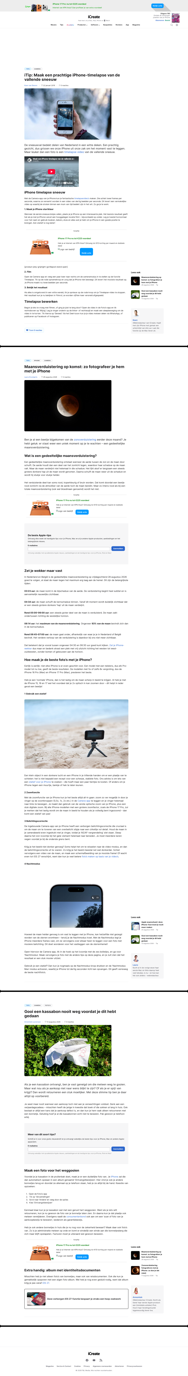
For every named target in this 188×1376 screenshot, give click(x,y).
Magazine (50, 1366)
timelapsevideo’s (81, 198)
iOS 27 (45, 1283)
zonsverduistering (85, 439)
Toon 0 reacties (35, 330)
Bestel (167, 20)
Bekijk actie (157, 6)
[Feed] (101, 1361)
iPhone (37, 360)
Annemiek (32, 1022)
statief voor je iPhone (40, 782)
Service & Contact (64, 1366)
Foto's (48, 1005)
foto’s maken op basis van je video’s (100, 856)
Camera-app (84, 800)
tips (28, 69)
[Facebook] (87, 1361)
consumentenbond (76, 1216)
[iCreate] (94, 16)
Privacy (87, 1366)
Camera (37, 69)
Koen (30, 85)
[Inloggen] (177, 25)
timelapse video (74, 152)
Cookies (77, 1366)
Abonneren (159, 20)
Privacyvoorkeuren (134, 1366)
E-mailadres (33, 545)
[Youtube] (94, 1361)
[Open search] (171, 25)
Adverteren (119, 1366)
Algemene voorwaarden (102, 1366)
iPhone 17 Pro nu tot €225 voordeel (74, 238)
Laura (30, 377)
